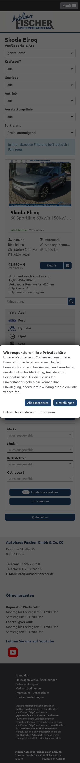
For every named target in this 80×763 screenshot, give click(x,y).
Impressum (47, 412)
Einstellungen (65, 402)
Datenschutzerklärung (19, 412)
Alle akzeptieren (38, 402)
